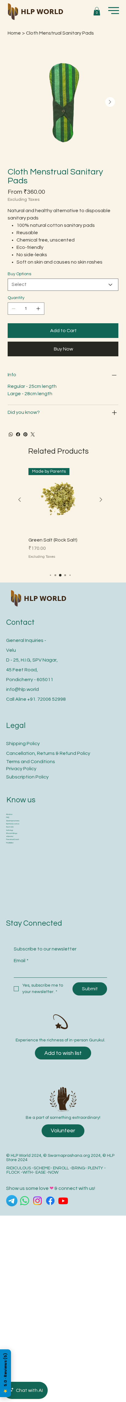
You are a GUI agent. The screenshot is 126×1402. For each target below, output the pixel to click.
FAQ (7, 817)
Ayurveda (9, 827)
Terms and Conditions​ (30, 761)
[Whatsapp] (24, 1200)
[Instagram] (37, 1200)
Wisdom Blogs (11, 833)
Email (21, 960)
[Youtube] (63, 1200)
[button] (96, 11)
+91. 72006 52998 (46, 699)
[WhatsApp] (11, 434)
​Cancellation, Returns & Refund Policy (48, 753)
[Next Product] (101, 499)
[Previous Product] (19, 499)
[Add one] (38, 308)
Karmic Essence (12, 824)
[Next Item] (110, 102)
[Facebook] (18, 434)
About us (9, 814)
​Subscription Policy (27, 776)
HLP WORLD (42, 11)
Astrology (9, 830)
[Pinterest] (25, 434)
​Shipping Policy (23, 743)
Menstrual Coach (12, 839)
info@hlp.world (22, 689)
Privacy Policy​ (21, 768)
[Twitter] (33, 434)
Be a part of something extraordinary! (63, 1117)
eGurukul (9, 836)
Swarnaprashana (12, 821)
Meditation (9, 843)
